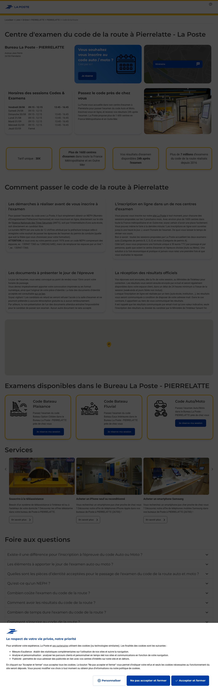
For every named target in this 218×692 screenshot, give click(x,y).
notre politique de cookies (126, 668)
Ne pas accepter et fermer (148, 680)
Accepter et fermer (192, 680)
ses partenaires (60, 645)
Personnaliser (111, 680)
